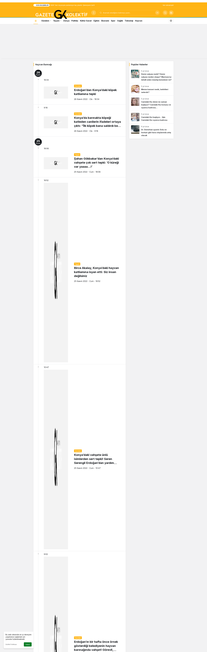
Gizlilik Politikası (11, 644)
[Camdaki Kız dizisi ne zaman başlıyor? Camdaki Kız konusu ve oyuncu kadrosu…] (151, 103)
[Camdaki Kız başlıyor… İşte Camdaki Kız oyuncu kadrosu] (151, 117)
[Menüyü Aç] (93, 12)
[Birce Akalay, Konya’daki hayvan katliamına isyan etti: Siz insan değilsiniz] (79, 270)
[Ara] (157, 13)
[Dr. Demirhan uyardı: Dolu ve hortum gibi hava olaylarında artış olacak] (151, 131)
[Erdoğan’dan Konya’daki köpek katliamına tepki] (79, 86)
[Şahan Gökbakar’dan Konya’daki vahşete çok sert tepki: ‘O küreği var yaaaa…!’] (79, 157)
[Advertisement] (103, 42)
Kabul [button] (28, 644)
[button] (171, 12)
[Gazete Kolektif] (61, 14)
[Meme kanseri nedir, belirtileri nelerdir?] (151, 89)
